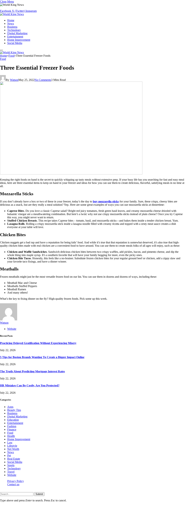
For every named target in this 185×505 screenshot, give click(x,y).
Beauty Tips (14, 410)
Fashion (11, 426)
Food (3, 58)
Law (9, 442)
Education (13, 419)
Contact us (13, 484)
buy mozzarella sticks (106, 201)
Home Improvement (18, 39)
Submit (39, 494)
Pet (9, 455)
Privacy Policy (15, 481)
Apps (10, 406)
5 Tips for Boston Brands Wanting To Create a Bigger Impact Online (42, 357)
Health (11, 436)
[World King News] (12, 14)
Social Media (14, 43)
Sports (10, 465)
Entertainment (15, 36)
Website (11, 474)
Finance (11, 429)
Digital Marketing (17, 33)
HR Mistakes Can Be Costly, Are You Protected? (29, 385)
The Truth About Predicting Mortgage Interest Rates (32, 371)
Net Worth (13, 449)
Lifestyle (12, 445)
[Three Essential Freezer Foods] (71, 173)
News (10, 23)
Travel (10, 471)
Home (10, 20)
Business (12, 26)
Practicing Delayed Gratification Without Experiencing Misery (38, 343)
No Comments (43, 79)
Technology (14, 30)
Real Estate (13, 458)
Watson (14, 79)
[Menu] (1, 50)
